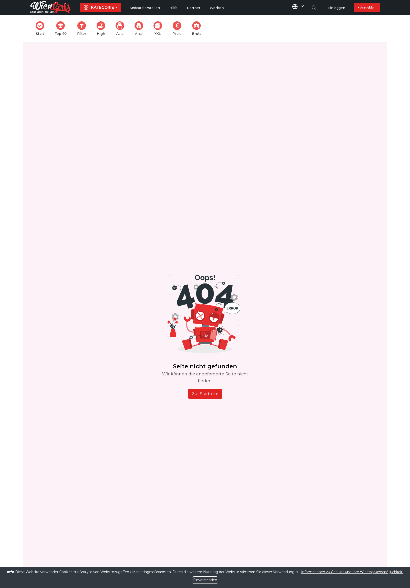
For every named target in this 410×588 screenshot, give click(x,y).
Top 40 (62, 28)
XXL (159, 28)
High (102, 28)
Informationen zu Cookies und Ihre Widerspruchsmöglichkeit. (352, 572)
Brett (198, 28)
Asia (121, 28)
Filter (83, 28)
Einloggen (336, 8)
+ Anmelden (367, 7)
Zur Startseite (205, 394)
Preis (178, 28)
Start (41, 28)
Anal (140, 28)
